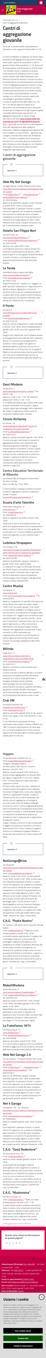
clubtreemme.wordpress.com (14, 707)
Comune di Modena (9, 3)
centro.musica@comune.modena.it (21, 595)
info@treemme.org (15, 710)
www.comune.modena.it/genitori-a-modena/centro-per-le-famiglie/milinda (18, 657)
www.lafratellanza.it (11, 1032)
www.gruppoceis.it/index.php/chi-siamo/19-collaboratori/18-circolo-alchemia (20, 427)
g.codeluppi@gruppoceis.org (19, 431)
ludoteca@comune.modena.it (19, 555)
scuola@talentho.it (15, 512)
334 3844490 (29, 1264)
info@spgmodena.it (15, 930)
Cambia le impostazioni (23, 1345)
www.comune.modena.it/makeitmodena (18, 992)
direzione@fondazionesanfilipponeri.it (22, 240)
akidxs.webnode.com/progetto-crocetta (18, 391)
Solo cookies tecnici (23, 1330)
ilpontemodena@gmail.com (19, 318)
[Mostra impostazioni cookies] (43, 679)
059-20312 (18, 1270)
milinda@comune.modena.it (19, 661)
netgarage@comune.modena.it (15, 197)
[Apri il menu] (2, 10)
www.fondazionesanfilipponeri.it (15, 237)
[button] (40, 10)
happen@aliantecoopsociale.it (20, 760)
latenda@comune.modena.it (19, 278)
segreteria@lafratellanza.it (18, 1035)
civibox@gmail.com (30, 194)
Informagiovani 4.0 (10, 20)
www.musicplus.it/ (10, 593)
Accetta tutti (23, 1338)
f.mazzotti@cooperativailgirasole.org (17, 497)
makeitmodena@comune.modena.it (22, 995)
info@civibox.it (13, 194)
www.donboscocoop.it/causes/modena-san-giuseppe (20, 314)
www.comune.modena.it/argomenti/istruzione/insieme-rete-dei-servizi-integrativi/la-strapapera (22, 551)
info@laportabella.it (16, 1156)
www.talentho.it (9, 509)
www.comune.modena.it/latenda (16, 275)
